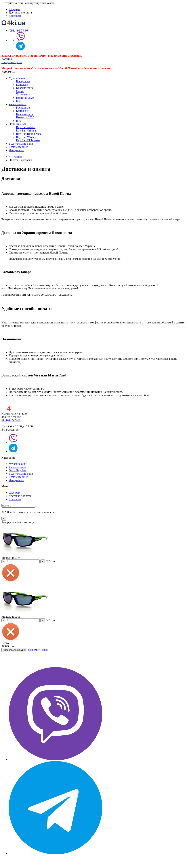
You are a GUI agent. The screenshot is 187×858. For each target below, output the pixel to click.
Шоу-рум (14, 9)
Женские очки (17, 467)
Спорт (20, 91)
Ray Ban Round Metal (29, 133)
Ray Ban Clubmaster (28, 140)
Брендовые (23, 81)
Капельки (22, 84)
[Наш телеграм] (55, 853)
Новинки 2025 (25, 97)
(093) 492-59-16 (18, 30)
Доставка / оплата (20, 495)
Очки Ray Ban (17, 470)
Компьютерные (18, 476)
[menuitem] (97, 89)
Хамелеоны (23, 94)
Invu (18, 101)
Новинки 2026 (25, 117)
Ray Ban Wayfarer (27, 137)
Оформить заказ (38, 649)
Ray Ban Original (26, 130)
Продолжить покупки (14, 650)
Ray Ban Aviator (25, 127)
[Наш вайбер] (55, 759)
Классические (24, 87)
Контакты (15, 15)
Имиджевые (16, 480)
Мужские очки (18, 463)
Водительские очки (21, 473)
